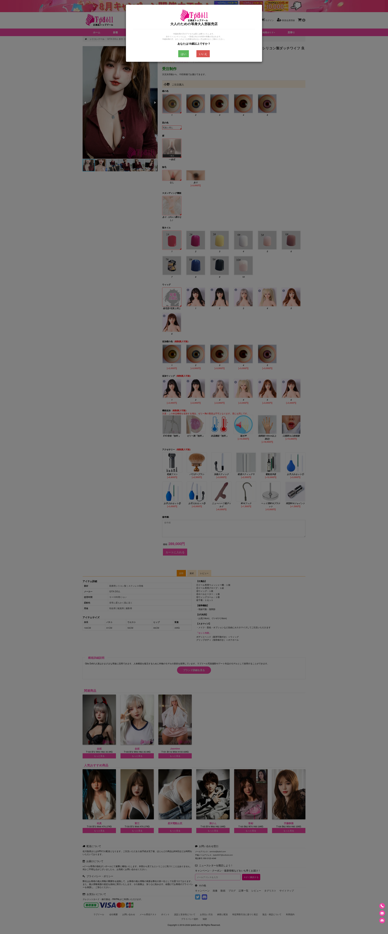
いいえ (203, 54)
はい (183, 54)
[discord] (382, 920)
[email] (382, 913)
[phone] (382, 906)
